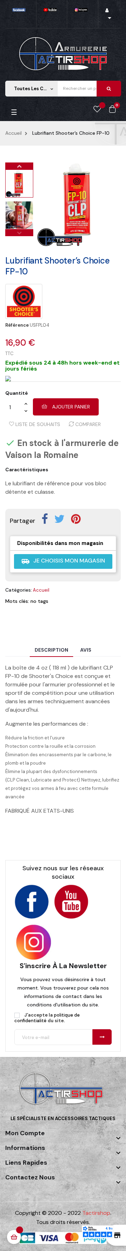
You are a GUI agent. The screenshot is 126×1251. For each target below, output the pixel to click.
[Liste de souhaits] (97, 109)
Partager (45, 519)
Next (19, 165)
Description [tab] (51, 650)
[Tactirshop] (63, 1093)
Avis (85, 650)
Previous (19, 232)
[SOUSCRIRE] (102, 1037)
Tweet (59, 519)
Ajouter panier (70, 407)
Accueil (41, 590)
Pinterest (75, 519)
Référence (17, 325)
